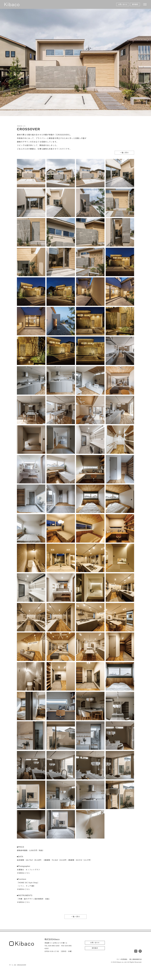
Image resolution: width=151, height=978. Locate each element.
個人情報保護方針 (135, 959)
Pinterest (140, 951)
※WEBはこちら (23, 873)
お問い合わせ (122, 4)
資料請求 (135, 4)
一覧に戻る (124, 153)
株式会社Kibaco (11, 4)
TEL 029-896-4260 (52, 946)
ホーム (11, 965)
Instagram (135, 951)
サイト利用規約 (122, 959)
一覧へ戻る (75, 917)
